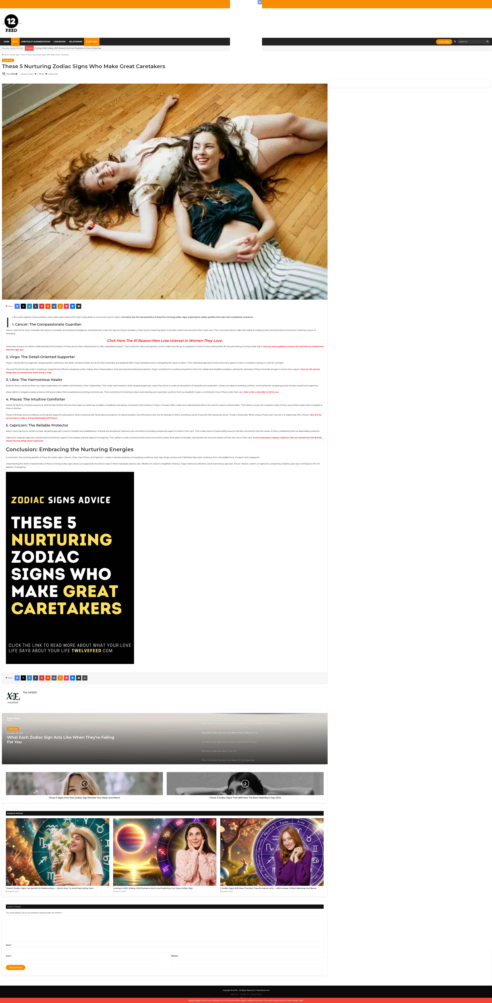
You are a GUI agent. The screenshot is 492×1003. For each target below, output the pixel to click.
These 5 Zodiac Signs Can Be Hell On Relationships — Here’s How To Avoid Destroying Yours (50, 888)
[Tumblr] (35, 306)
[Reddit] (47, 306)
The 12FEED (11, 74)
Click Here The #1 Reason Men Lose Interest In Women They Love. (165, 341)
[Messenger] (72, 306)
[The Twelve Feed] (11, 23)
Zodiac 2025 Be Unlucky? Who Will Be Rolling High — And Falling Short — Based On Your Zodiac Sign (75, 48)
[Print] (84, 677)
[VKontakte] (54, 306)
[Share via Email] (78, 306)
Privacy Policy (256, 994)
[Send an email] (16, 74)
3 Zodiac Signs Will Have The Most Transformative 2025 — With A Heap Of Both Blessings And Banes (268, 888)
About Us (234, 994)
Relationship (75, 41)
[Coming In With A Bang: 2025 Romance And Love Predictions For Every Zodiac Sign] (165, 852)
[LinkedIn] (29, 306)
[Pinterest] (41, 306)
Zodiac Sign (92, 41)
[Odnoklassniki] (60, 306)
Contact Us (244, 994)
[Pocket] (66, 306)
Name (9, 945)
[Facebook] (17, 306)
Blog (15, 41)
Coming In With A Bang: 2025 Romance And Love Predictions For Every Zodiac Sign (153, 888)
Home (6, 41)
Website (174, 956)
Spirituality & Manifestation (35, 41)
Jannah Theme (194, 1000)
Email (9, 956)
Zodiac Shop (444, 42)
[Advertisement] (246, 38)
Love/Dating (60, 41)
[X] (23, 306)
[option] (165, 738)
